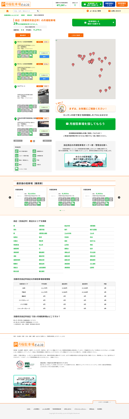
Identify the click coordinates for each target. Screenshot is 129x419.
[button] (92, 62)
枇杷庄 (16, 237)
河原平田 (41, 229)
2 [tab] (61, 210)
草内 (15, 229)
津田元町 (92, 256)
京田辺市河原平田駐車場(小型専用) (25, 118)
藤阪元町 (41, 260)
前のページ (18, 140)
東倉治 (16, 267)
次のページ (47, 140)
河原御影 (92, 226)
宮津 (40, 237)
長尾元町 (67, 256)
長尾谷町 (41, 264)
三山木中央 (67, 233)
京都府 (23, 15)
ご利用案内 (36, 409)
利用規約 (99, 409)
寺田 (91, 245)
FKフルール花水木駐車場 (23, 42)
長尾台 (66, 248)
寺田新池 (16, 245)
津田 (15, 256)
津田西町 (67, 264)
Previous (9, 197)
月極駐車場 (26, 320)
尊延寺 (41, 241)
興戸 (65, 229)
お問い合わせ (67, 409)
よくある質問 (46, 409)
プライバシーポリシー (80, 409)
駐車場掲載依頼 (57, 409)
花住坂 (66, 237)
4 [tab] (64, 210)
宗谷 (91, 237)
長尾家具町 (17, 260)
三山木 (92, 233)
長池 (65, 241)
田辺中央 (67, 226)
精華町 (16, 264)
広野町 (92, 267)
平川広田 (92, 252)
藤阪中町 (41, 256)
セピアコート (20, 86)
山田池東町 (42, 267)
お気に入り (45, 53)
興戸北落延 (93, 229)
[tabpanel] (64, 197)
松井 (91, 248)
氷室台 (16, 241)
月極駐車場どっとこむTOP (11, 15)
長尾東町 (16, 248)
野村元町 (16, 271)
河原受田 (41, 226)
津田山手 (67, 252)
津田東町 (16, 252)
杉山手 (41, 245)
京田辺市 (29, 15)
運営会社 (91, 409)
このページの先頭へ (103, 402)
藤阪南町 (92, 260)
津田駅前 (67, 267)
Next (119, 197)
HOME (28, 409)
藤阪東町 (41, 252)
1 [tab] (60, 210)
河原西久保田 (43, 233)
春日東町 (41, 271)
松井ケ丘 (92, 241)
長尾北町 (67, 260)
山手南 (66, 245)
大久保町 (92, 264)
